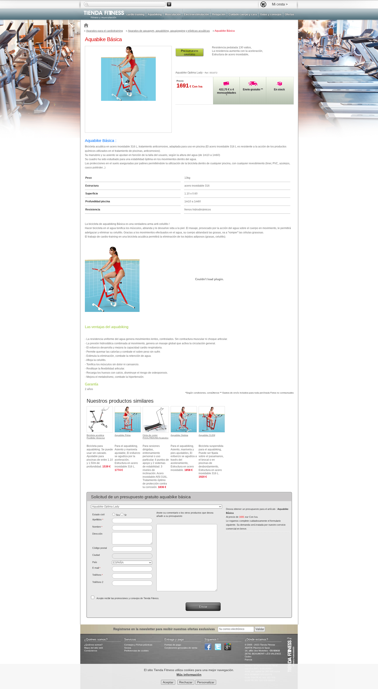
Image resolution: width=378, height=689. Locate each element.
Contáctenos (90, 650)
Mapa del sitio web (93, 648)
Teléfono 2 (97, 582)
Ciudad (96, 555)
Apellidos (97, 519)
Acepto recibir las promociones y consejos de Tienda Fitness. (127, 598)
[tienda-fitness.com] (102, 15)
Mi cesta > (280, 4)
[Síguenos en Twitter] (219, 649)
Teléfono (97, 575)
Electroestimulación (196, 14)
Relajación (218, 14)
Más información (189, 674)
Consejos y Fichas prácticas (138, 645)
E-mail (96, 568)
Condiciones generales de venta (180, 648)
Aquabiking (155, 14)
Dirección (97, 533)
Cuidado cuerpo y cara (243, 14)
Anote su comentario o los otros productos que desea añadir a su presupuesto (184, 514)
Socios (127, 648)
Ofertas (289, 14)
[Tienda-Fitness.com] (86, 26)
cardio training (135, 14)
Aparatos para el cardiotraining (104, 30)
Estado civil (98, 514)
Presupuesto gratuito (189, 52)
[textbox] (132, 549)
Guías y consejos (271, 14)
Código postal (99, 548)
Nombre (97, 526)
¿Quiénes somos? (93, 645)
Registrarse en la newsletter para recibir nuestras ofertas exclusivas (164, 629)
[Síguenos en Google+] (228, 649)
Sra (118, 515)
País (94, 562)
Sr (125, 515)
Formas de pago (172, 645)
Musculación (173, 14)
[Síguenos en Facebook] (209, 649)
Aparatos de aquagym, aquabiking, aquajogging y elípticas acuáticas (169, 30)
